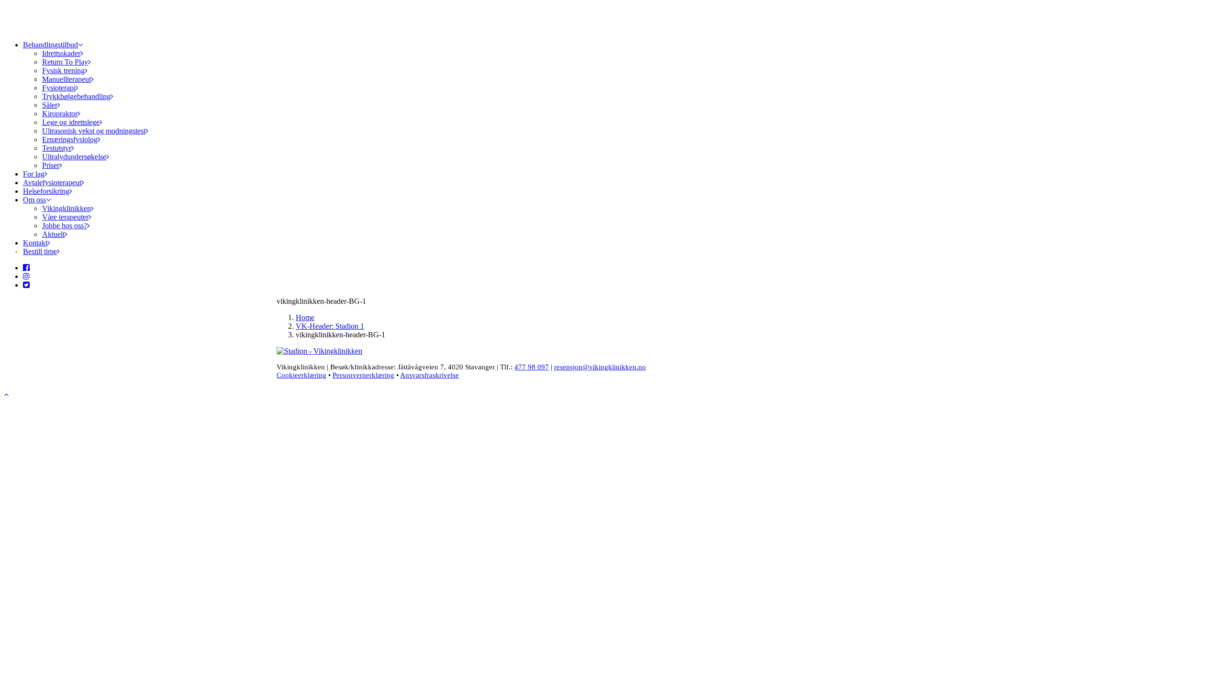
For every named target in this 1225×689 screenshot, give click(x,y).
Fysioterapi (59, 88)
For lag (34, 174)
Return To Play (65, 62)
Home (305, 317)
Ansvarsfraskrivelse (429, 375)
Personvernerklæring (363, 375)
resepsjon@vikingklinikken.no (600, 367)
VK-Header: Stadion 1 (330, 326)
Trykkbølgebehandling (76, 96)
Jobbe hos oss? (64, 226)
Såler (49, 105)
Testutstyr (56, 148)
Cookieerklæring (301, 375)
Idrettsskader (61, 53)
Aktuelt (53, 234)
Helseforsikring (46, 191)
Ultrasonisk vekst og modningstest (93, 131)
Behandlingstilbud (50, 45)
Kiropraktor (60, 114)
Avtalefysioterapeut (52, 182)
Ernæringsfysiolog (70, 139)
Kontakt (35, 243)
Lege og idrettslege (71, 122)
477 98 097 (531, 367)
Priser (50, 165)
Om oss (34, 200)
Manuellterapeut (66, 79)
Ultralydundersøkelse (74, 157)
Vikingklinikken (66, 208)
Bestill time (40, 251)
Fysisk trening (63, 71)
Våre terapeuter (65, 217)
